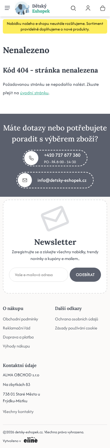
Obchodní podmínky (20, 319)
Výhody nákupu (16, 346)
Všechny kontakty (18, 411)
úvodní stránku (34, 92)
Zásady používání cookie (76, 328)
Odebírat (85, 274)
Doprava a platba (18, 337)
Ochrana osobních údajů (76, 319)
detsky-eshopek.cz (29, 432)
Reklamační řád (16, 328)
